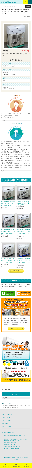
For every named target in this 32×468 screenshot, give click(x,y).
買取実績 (8, 403)
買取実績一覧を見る (15, 271)
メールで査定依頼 (16, 466)
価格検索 (28, 6)
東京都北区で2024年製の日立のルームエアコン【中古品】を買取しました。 (8, 203)
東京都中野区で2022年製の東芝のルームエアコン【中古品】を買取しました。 (8, 231)
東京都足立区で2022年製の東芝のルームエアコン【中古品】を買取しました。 (8, 260)
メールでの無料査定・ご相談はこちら (16, 380)
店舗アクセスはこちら (15, 328)
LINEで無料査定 (26, 466)
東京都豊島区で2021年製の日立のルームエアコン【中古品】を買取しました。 (23, 203)
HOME (3, 403)
